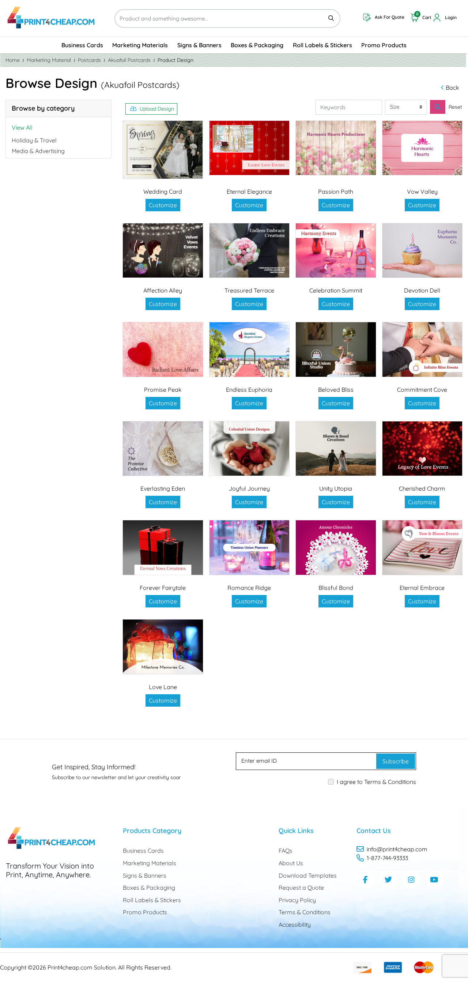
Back (452, 87)
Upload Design (157, 108)
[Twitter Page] (388, 879)
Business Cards (143, 850)
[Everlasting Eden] (162, 448)
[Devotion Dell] (422, 250)
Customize (163, 205)
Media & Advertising (38, 151)
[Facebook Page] (365, 879)
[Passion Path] (335, 148)
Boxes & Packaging (149, 887)
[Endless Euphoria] (249, 349)
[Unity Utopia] (335, 448)
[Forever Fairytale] (162, 547)
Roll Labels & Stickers (152, 900)
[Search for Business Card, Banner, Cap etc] (437, 107)
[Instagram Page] (411, 879)
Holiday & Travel (34, 140)
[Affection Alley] (162, 250)
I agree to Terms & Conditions (376, 781)
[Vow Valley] (422, 148)
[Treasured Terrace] (249, 250)
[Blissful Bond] (335, 547)
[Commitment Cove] (422, 349)
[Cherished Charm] (422, 448)
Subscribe (395, 761)
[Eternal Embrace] (422, 547)
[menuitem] (82, 45)
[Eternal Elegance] (249, 148)
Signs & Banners (144, 875)
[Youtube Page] (434, 879)
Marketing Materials (149, 863)
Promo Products (145, 912)
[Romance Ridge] (249, 547)
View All (22, 127)
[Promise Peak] (162, 349)
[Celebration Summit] (335, 250)
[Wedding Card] (162, 149)
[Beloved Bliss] (335, 349)
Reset (455, 107)
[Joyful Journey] (249, 448)
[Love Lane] (162, 646)
